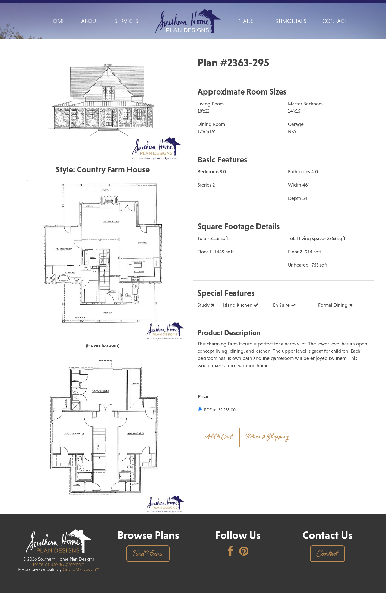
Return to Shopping (267, 437)
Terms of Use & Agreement (58, 564)
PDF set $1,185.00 (220, 409)
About (90, 21)
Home (57, 21)
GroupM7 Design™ (80, 569)
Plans (245, 21)
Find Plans (147, 554)
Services (126, 21)
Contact (334, 21)
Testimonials (288, 21)
